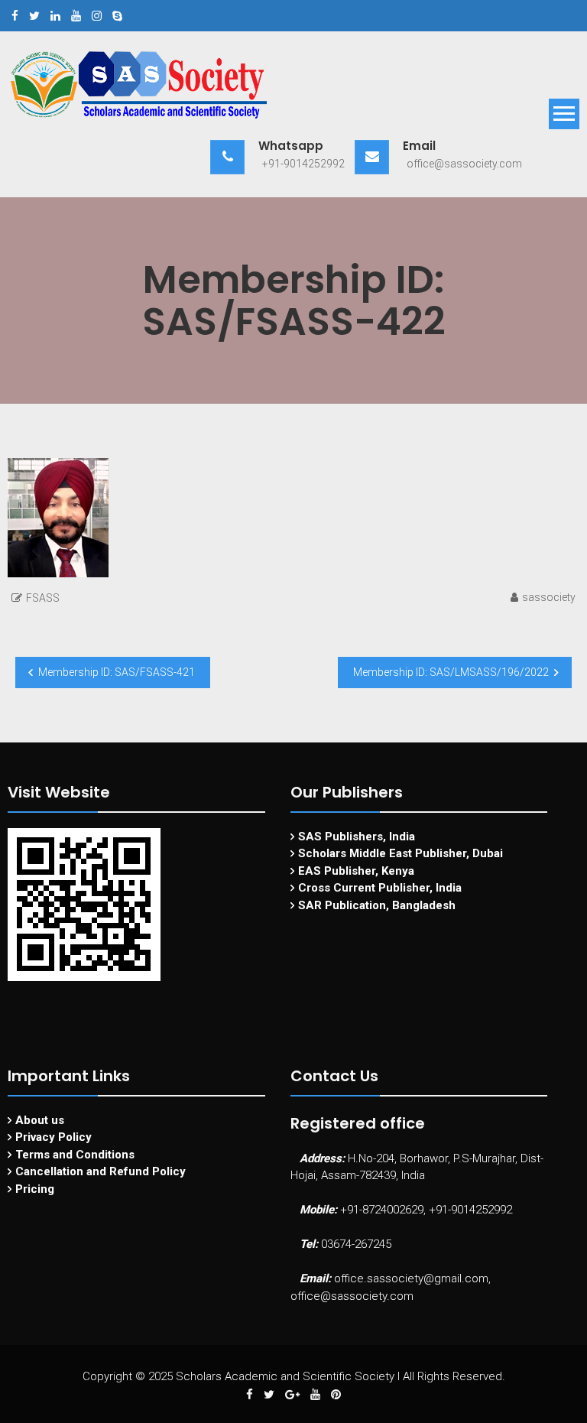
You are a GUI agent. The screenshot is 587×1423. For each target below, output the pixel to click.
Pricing (34, 1189)
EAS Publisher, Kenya (356, 871)
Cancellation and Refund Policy (100, 1171)
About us (39, 1120)
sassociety (549, 597)
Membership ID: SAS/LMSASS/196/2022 (451, 672)
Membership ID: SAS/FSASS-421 (116, 672)
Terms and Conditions (75, 1154)
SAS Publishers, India (356, 836)
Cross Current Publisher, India (380, 888)
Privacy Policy (53, 1137)
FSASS (43, 598)
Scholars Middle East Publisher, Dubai (400, 853)
